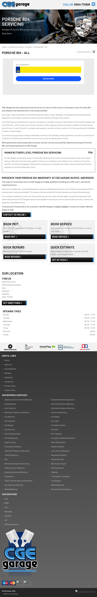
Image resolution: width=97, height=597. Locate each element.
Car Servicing (9, 429)
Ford (6, 507)
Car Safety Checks (58, 425)
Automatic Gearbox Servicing (62, 408)
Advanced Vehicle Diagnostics (63, 400)
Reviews (7, 373)
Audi (6, 499)
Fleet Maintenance (58, 442)
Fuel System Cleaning (12, 447)
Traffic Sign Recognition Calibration (18, 481)
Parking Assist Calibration (14, 468)
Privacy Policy (10, 386)
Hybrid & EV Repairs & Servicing (16, 451)
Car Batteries (9, 417)
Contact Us (8, 382)
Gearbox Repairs (57, 447)
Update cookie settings (10, 594)
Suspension (9, 476)
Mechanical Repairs (58, 455)
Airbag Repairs (10, 404)
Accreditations (10, 369)
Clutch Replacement (12, 434)
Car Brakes (55, 417)
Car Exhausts (9, 421)
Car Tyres (54, 429)
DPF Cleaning (56, 434)
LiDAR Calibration (11, 455)
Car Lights (55, 421)
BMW (6, 503)
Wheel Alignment (57, 485)
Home (6, 360)
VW (5, 520)
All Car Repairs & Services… (62, 489)
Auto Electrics (10, 408)
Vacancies (8, 377)
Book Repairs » (13, 256)
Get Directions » (12, 303)
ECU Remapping (10, 438)
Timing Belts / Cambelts (60, 476)
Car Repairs (9, 425)
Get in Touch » (60, 259)
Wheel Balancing (10, 489)
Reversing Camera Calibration (16, 472)
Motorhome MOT (57, 459)
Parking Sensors (57, 468)
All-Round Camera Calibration (62, 404)
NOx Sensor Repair (58, 464)
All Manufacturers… (12, 524)
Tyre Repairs (56, 481)
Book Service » (60, 236)
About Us (8, 364)
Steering (54, 472)
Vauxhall (7, 516)
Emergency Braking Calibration (63, 438)
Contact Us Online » (14, 214)
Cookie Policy (9, 390)
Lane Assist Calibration (60, 451)
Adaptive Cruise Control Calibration (18, 400)
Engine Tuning (9, 442)
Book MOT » (11, 236)
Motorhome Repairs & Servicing (16, 464)
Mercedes (8, 511)
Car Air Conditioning (59, 412)
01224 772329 (76, 4)
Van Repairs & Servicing (13, 485)
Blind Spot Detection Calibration (17, 412)
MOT (6, 459)
